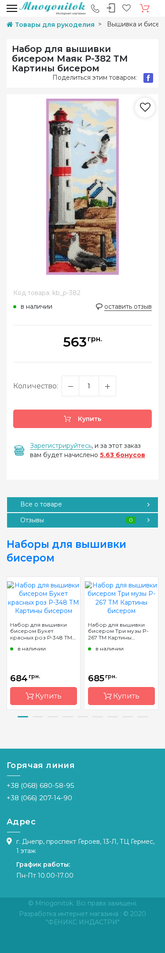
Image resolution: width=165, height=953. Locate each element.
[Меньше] (70, 386)
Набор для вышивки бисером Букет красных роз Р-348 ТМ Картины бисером (41, 631)
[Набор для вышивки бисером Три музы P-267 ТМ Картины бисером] (121, 598)
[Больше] (107, 386)
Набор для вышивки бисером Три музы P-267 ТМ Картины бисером (118, 631)
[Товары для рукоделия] (52, 8)
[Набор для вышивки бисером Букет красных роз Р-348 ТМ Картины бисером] (43, 598)
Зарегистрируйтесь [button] (61, 446)
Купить (88, 419)
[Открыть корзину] (145, 8)
